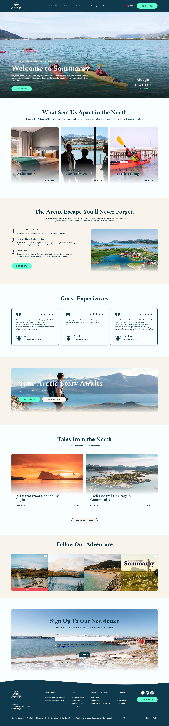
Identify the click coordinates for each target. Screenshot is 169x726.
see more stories (84, 520)
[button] (98, 6)
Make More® (119, 718)
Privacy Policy (152, 718)
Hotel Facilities (53, 6)
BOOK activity (54, 399)
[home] (16, 5)
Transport (116, 6)
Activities (68, 6)
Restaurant (80, 6)
